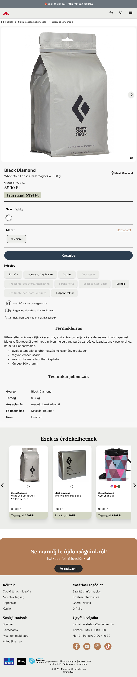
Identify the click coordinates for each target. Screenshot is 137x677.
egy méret (16, 238)
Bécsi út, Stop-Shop (95, 283)
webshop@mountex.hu (98, 624)
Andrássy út (89, 274)
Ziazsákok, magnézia (62, 22)
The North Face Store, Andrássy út (29, 283)
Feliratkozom (68, 568)
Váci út (68, 274)
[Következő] (135, 484)
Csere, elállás (82, 603)
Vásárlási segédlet (88, 585)
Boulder (8, 624)
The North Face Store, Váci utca (27, 292)
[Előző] (2, 484)
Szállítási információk (87, 591)
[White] (8, 217)
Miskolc (120, 283)
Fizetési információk (86, 597)
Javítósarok (10, 630)
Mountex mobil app (16, 635)
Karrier (7, 608)
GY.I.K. (77, 608)
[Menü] (130, 13)
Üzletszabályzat (68, 661)
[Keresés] (121, 13)
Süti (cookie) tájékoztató (75, 664)
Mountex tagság (13, 597)
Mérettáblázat (124, 230)
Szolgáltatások (15, 617)
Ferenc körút (66, 283)
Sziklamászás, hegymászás (32, 22)
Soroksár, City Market (41, 274)
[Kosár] (111, 13)
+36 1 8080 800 (95, 630)
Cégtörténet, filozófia (17, 591)
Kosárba (68, 255)
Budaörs (14, 274)
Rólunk (9, 585)
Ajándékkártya (12, 641)
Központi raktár (65, 292)
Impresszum (52, 661)
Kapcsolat (9, 603)
